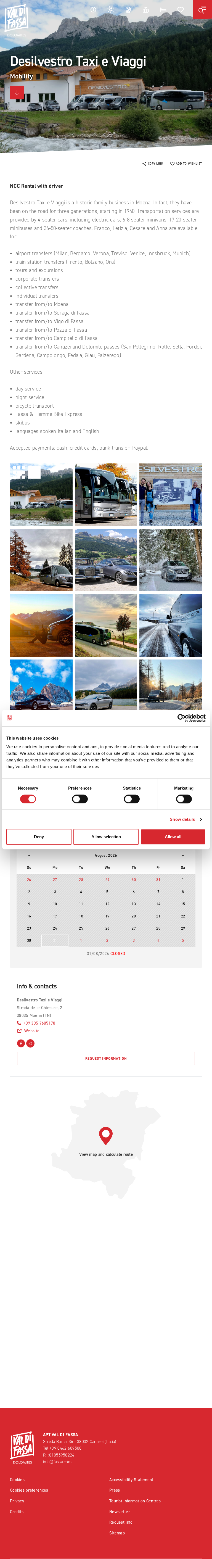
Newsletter (119, 1512)
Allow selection (106, 836)
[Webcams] (128, 9)
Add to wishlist (189, 164)
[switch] (80, 799)
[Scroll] (17, 92)
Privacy (17, 1501)
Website (31, 1031)
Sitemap (117, 1533)
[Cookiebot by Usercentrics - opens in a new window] (181, 718)
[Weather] (110, 9)
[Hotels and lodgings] (163, 9)
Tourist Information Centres (135, 1501)
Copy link (155, 164)
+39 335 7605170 (39, 1023)
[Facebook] (21, 1043)
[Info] (93, 9)
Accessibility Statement (131, 1479)
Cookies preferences (29, 1490)
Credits (16, 1512)
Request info (120, 1522)
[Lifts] (145, 9)
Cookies (17, 1479)
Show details (182, 819)
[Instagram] (30, 1043)
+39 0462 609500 (65, 1448)
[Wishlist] (180, 9)
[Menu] (202, 9)
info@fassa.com (57, 1462)
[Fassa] (16, 20)
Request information (106, 1058)
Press (114, 1490)
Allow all (173, 836)
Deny (39, 836)
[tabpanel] (106, 76)
